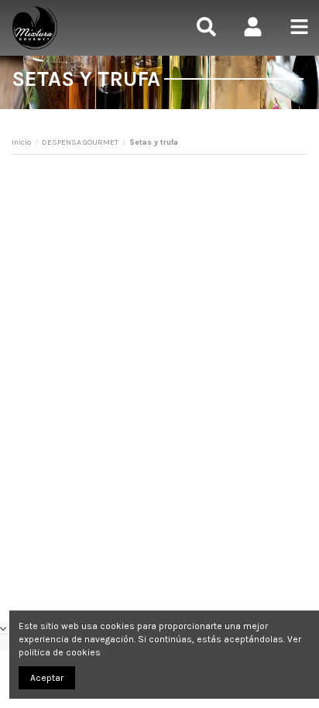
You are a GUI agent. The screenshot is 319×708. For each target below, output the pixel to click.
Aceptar (46, 677)
